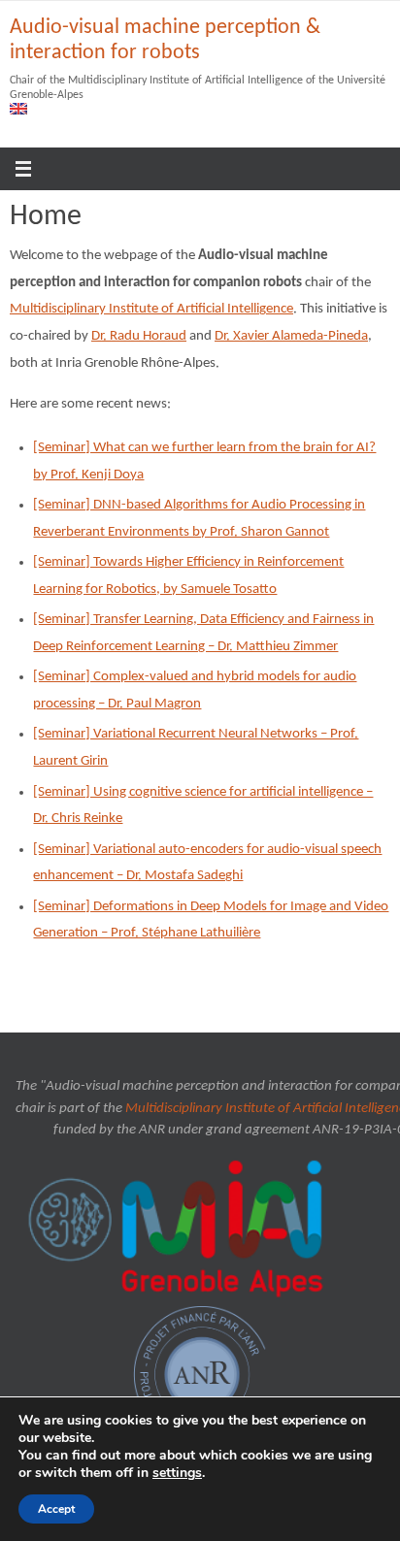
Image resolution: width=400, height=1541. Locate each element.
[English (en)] (19, 109)
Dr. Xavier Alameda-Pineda (291, 336)
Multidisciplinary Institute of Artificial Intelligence (151, 309)
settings (177, 1473)
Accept (56, 1509)
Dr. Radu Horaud (138, 336)
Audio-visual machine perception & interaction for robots (165, 40)
